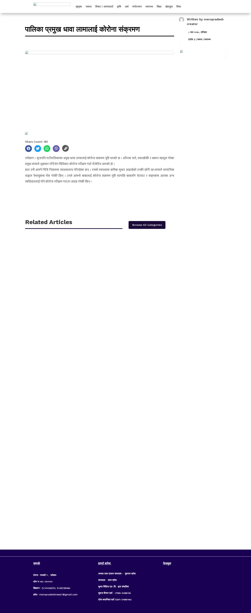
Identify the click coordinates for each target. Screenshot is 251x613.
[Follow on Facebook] (118, 552)
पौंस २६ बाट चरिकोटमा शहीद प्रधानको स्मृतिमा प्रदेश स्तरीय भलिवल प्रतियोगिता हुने (75, 250)
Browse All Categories (147, 224)
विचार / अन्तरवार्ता (104, 6)
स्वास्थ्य (149, 6)
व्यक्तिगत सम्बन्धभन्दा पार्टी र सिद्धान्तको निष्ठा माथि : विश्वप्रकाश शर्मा (66, 504)
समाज (89, 6)
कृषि (119, 6)
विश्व (178, 6)
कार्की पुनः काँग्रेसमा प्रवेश (44, 335)
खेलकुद (169, 6)
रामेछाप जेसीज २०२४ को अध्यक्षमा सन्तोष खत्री (55, 377)
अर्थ (127, 6)
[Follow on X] (125, 552)
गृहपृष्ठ (79, 6)
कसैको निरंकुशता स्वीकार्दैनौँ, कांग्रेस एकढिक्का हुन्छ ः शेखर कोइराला (67, 461)
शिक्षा (159, 6)
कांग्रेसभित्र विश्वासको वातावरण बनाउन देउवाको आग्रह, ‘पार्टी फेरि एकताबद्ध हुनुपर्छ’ (75, 419)
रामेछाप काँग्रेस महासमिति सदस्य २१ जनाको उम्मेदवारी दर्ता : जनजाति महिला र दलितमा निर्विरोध (81, 293)
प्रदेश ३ (191, 39)
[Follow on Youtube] (132, 552)
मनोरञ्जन (137, 6)
